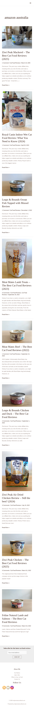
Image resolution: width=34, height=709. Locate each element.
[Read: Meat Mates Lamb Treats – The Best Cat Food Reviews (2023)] (17, 258)
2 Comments (5, 421)
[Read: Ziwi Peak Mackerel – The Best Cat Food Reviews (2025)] (17, 37)
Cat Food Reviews (15, 63)
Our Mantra (17, 673)
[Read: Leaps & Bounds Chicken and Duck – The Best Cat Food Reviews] (17, 395)
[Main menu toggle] (30, 3)
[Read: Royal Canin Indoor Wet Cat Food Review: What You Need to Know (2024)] (17, 111)
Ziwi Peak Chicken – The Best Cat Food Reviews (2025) (15, 563)
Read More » (5, 85)
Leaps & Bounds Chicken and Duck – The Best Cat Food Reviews (15, 413)
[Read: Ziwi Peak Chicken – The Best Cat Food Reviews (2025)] (17, 545)
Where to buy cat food (17, 677)
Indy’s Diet (17, 675)
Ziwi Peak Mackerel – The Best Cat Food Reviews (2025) (16, 55)
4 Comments (5, 505)
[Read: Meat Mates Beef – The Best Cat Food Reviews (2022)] (17, 331)
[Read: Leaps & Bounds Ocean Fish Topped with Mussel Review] (17, 184)
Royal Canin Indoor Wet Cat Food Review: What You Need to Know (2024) (17, 138)
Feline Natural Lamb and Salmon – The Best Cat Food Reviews (15, 618)
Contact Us (17, 679)
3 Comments (5, 292)
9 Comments (5, 626)
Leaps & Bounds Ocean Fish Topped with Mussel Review (15, 203)
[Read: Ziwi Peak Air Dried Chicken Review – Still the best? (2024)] (17, 471)
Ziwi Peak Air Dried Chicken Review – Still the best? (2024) (16, 498)
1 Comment (5, 63)
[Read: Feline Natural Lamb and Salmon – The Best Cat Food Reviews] (17, 600)
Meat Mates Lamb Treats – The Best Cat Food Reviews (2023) (16, 285)
